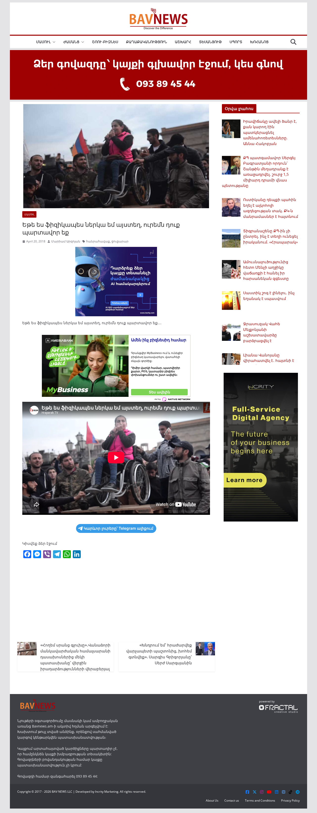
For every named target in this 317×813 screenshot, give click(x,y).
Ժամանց (71, 41)
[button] (53, 41)
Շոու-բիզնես (105, 41)
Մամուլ (43, 41)
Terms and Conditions (260, 800)
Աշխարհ (183, 41)
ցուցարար (120, 241)
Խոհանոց (259, 41)
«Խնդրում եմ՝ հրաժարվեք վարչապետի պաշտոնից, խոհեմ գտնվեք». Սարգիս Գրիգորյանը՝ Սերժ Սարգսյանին (159, 653)
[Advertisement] (116, 600)
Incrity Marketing (106, 791)
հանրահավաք (98, 241)
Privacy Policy (290, 800)
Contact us (231, 800)
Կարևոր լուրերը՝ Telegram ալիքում (118, 528)
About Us (212, 800)
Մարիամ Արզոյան (65, 241)
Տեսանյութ (210, 41)
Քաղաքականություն (146, 41)
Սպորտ (236, 41)
